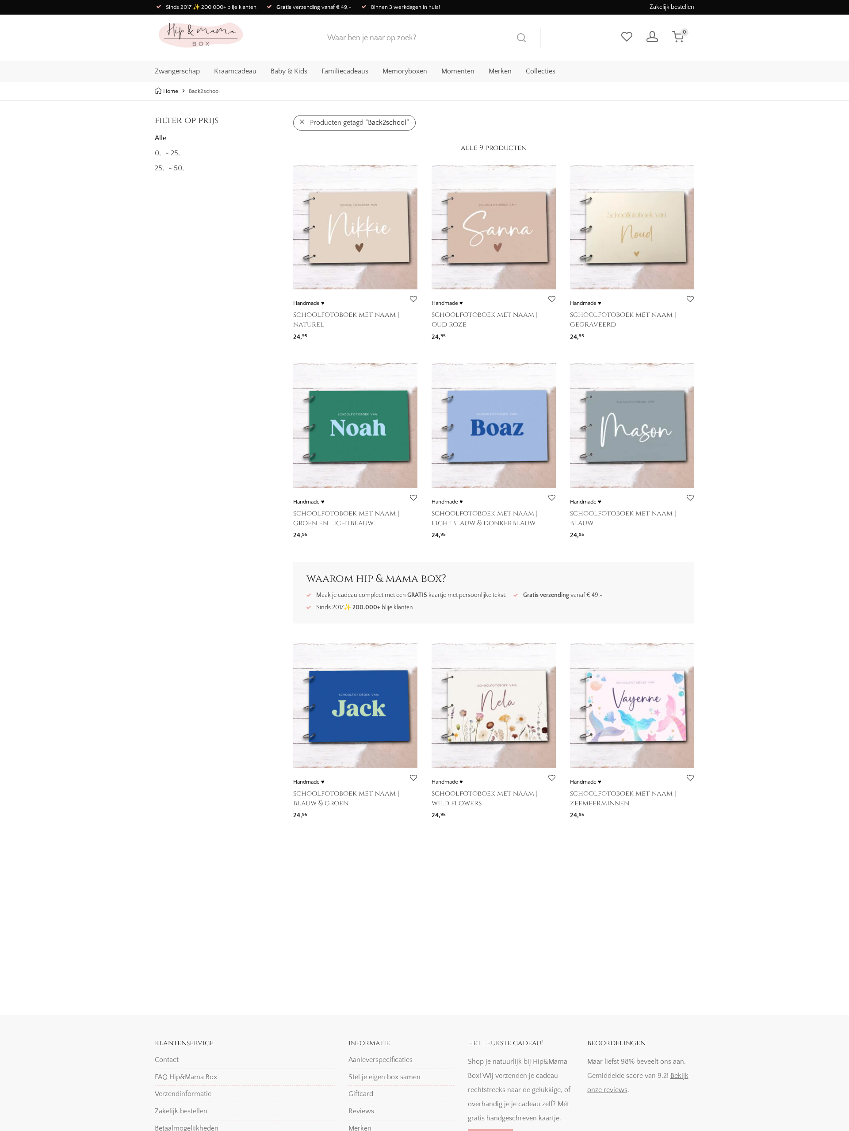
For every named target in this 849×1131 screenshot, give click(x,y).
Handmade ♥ (309, 303)
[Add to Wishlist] (413, 299)
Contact (167, 1060)
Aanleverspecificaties (380, 1060)
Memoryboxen (404, 71)
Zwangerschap (177, 71)
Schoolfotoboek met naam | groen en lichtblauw (346, 518)
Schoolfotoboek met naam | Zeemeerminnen (623, 798)
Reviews (361, 1111)
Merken (500, 71)
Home (170, 91)
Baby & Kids (289, 71)
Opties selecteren (315, 334)
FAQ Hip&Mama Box (186, 1077)
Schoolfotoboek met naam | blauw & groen (346, 798)
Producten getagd (359, 123)
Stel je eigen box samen (384, 1077)
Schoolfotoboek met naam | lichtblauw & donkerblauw (485, 518)
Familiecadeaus (344, 71)
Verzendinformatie (183, 1094)
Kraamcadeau (235, 71)
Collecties (540, 71)
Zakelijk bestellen (672, 7)
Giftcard (360, 1094)
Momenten (457, 71)
